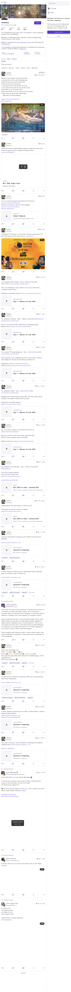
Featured (14, 59)
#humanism (34, 68)
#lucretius (4, 68)
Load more (23, 973)
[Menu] (43, 22)
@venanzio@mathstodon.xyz (8, 25)
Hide (42, 105)
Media (8, 59)
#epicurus (11, 68)
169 (10, 29)
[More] (44, 138)
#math (17, 68)
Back (5, 2)
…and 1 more (31, 592)
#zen (28, 68)
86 (2, 29)
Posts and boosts (6, 64)
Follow (38, 23)
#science (23, 68)
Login (58, 36)
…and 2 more (31, 663)
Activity (3, 59)
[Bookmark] (33, 138)
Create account (59, 32)
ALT (42, 130)
